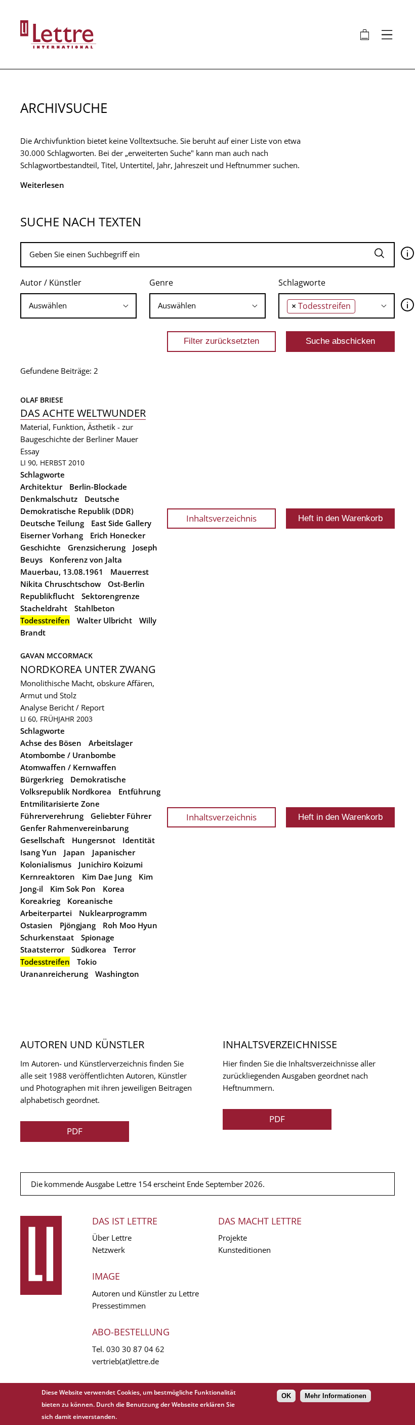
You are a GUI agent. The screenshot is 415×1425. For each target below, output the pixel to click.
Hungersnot (93, 840)
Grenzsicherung (97, 547)
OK (286, 1396)
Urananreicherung (54, 974)
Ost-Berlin (126, 584)
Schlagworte (301, 282)
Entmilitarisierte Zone (60, 804)
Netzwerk (108, 1250)
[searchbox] (78, 305)
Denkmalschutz (48, 499)
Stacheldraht (43, 608)
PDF (74, 1131)
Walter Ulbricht (104, 620)
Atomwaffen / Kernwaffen (68, 767)
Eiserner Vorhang (51, 535)
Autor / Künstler (50, 282)
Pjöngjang (78, 925)
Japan (74, 852)
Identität (138, 840)
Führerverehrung (52, 816)
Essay (29, 451)
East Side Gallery (121, 523)
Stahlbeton (94, 608)
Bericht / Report (76, 707)
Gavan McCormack (56, 655)
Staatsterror (42, 949)
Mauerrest (129, 572)
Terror (124, 949)
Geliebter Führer (121, 816)
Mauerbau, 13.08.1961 (61, 572)
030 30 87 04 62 (135, 1349)
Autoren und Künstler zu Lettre (145, 1293)
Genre (161, 282)
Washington (117, 974)
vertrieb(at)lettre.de (125, 1361)
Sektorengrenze (110, 596)
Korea (113, 889)
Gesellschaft (42, 840)
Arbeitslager (111, 743)
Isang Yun (38, 852)
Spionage (97, 937)
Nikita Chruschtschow (60, 584)
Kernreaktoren (47, 877)
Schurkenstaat (47, 937)
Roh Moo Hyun (130, 925)
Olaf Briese (41, 400)
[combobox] (78, 306)
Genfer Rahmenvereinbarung (74, 828)
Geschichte (40, 547)
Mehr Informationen (335, 1396)
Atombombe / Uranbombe (68, 755)
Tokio (87, 962)
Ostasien (36, 925)
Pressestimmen (119, 1305)
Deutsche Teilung (52, 523)
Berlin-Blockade (98, 487)
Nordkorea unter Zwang (88, 669)
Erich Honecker (117, 535)
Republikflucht (47, 596)
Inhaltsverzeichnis (221, 518)
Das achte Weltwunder (83, 413)
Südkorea (88, 949)
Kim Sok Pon (73, 889)
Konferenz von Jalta (86, 560)
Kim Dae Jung (107, 877)
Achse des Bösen (50, 743)
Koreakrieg (40, 901)
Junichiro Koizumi (110, 864)
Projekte (232, 1238)
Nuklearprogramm (113, 913)
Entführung (139, 791)
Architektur (41, 487)
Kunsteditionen (244, 1250)
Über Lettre (112, 1238)
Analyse (33, 707)
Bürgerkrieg (41, 779)
